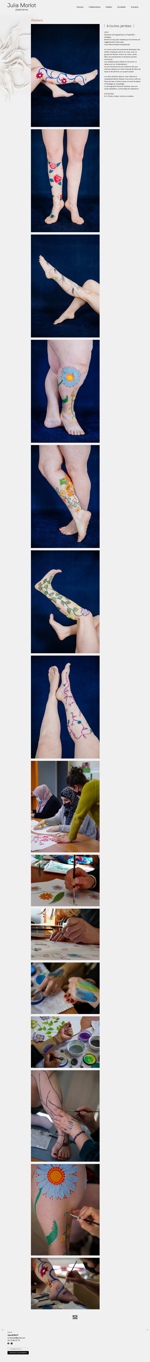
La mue (146, 1330)
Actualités (121, 7)
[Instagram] (12, 1343)
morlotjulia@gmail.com (16, 1338)
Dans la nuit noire (4, 1330)
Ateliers (109, 7)
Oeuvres (80, 7)
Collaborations (94, 7)
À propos (134, 7)
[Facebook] (8, 1343)
